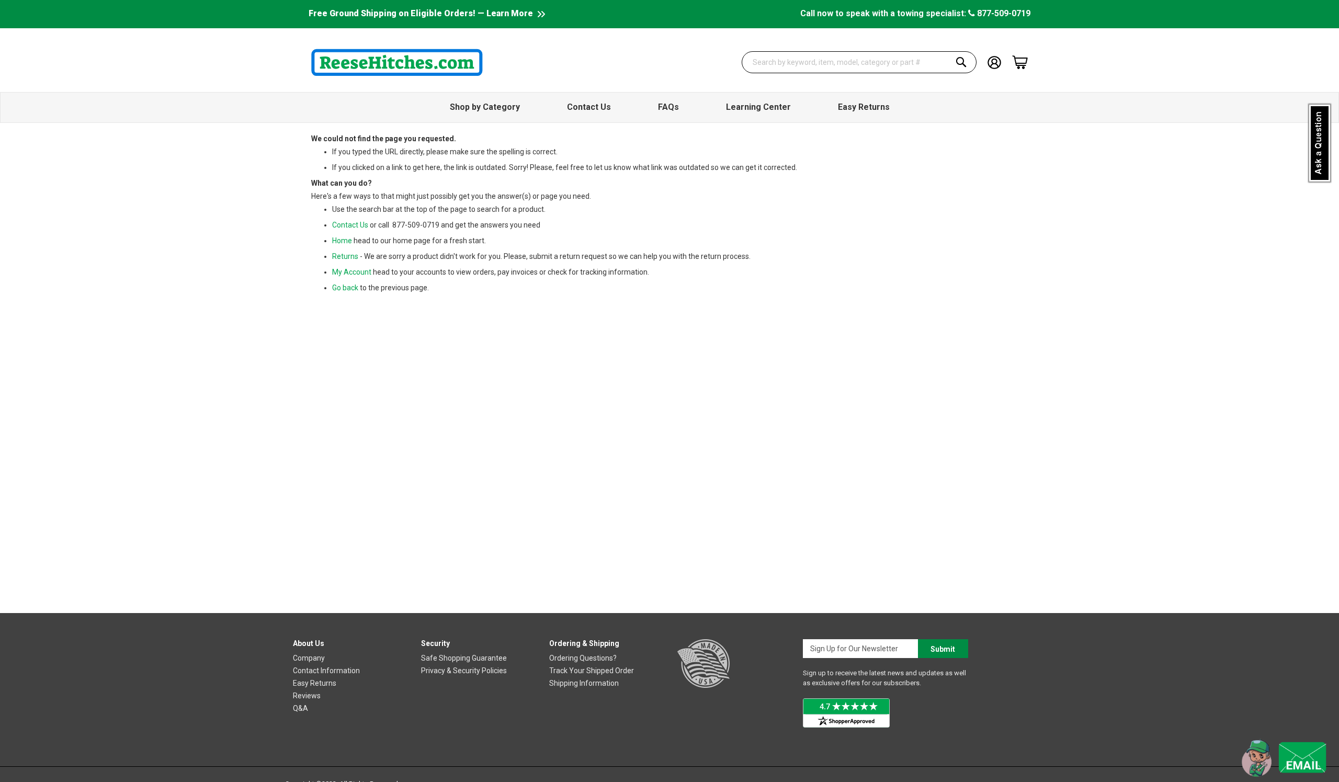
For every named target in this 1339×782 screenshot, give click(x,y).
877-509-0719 (1002, 13)
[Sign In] (994, 61)
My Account (351, 272)
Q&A (300, 708)
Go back (345, 288)
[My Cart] (1020, 62)
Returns (345, 256)
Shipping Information (584, 683)
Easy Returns (314, 683)
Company (309, 658)
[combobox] (859, 62)
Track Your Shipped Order (591, 670)
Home (342, 240)
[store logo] (397, 62)
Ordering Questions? (583, 658)
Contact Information (326, 670)
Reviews (307, 696)
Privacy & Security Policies (464, 670)
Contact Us (350, 225)
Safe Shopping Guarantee (464, 658)
